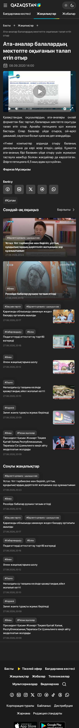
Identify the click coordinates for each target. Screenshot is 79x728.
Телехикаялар (59, 676)
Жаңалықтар (46, 14)
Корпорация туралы (20, 706)
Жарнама (23, 713)
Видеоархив (50, 684)
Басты (7, 25)
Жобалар (68, 14)
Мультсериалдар (25, 684)
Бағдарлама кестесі (17, 14)
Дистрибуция (63, 706)
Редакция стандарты (47, 713)
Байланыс (44, 706)
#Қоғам (10, 200)
